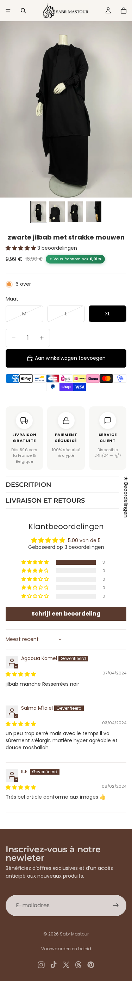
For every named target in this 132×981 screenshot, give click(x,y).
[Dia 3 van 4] (75, 211)
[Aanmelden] (115, 905)
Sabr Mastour (74, 934)
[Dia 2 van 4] (57, 211)
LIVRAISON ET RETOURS (45, 500)
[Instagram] (41, 965)
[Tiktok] (53, 965)
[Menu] (8, 10)
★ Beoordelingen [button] (126, 496)
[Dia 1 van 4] (38, 211)
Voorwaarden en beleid (66, 949)
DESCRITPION (28, 485)
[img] (21, 674)
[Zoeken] (23, 10)
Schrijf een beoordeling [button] (66, 614)
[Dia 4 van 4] (93, 211)
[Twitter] (66, 965)
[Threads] (78, 965)
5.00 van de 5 (84, 540)
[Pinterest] (91, 965)
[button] (21, 248)
